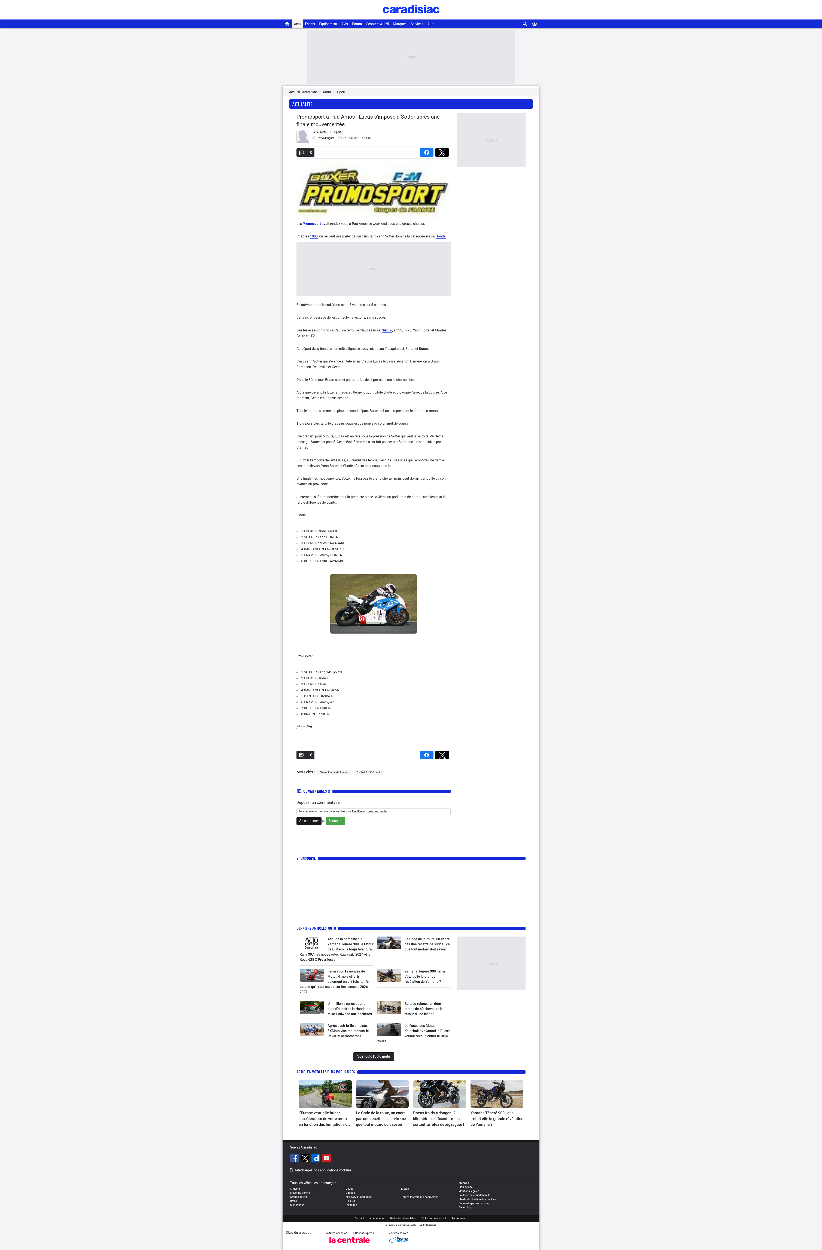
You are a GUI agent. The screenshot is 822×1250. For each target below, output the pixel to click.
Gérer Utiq (465, 1207)
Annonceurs (377, 1218)
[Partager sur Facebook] (427, 151)
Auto (431, 24)
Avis (344, 24)
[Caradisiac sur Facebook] (295, 1159)
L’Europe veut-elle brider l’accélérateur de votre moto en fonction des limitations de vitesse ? (324, 1119)
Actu (297, 24)
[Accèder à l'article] (312, 943)
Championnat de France (334, 772)
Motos (405, 1188)
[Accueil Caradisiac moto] (287, 23)
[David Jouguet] (302, 142)
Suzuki (387, 330)
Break (293, 1200)
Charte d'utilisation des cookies (477, 1199)
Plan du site (466, 1187)
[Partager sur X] (443, 151)
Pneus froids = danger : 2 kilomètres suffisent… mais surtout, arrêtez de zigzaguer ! (438, 1119)
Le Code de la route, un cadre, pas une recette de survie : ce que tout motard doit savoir (428, 944)
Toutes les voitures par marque (419, 1197)
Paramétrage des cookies (474, 1203)
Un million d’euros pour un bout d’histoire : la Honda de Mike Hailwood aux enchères (350, 1009)
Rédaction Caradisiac (403, 1218)
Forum (357, 24)
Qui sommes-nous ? (434, 1218)
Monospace (297, 1205)
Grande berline (299, 1196)
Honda (441, 236)
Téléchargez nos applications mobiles (322, 1170)
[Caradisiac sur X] (305, 1159)
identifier (357, 811)
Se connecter (309, 821)
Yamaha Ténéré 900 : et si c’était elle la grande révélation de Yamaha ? (425, 976)
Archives (464, 1182)
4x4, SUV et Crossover (359, 1196)
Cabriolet (351, 1192)
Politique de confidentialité (474, 1195)
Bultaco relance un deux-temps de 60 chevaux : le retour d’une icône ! (424, 1009)
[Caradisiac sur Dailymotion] (316, 1159)
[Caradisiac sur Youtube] (326, 1159)
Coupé (349, 1188)
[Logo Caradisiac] (411, 17)
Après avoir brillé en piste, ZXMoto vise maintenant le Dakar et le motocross (348, 1031)
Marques (400, 24)
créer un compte (377, 811)
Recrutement (459, 1218)
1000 (314, 236)
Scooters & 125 (377, 24)
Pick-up (350, 1200)
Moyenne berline (300, 1192)
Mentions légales (469, 1191)
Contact (359, 1218)
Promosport (312, 224)
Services (417, 24)
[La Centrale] (349, 1244)
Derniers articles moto (316, 928)
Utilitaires (351, 1205)
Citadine (295, 1188)
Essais (310, 24)
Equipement (328, 24)
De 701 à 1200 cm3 (368, 772)
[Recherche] (525, 23)
